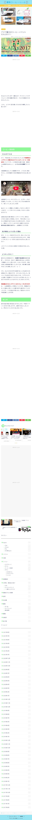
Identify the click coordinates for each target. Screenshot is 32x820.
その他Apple (17, 550)
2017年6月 (16, 807)
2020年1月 (16, 695)
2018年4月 (16, 770)
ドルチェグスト (10, 573)
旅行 (16, 596)
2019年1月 (16, 736)
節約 (16, 604)
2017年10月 (16, 792)
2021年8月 (16, 632)
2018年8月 (16, 755)
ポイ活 (17, 606)
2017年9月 (16, 796)
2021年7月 (16, 636)
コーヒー (16, 561)
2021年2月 (16, 651)
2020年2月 (16, 692)
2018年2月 (16, 777)
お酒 (16, 558)
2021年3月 (16, 647)
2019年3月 (16, 729)
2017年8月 (16, 800)
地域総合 (16, 579)
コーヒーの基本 (17, 568)
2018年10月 (16, 748)
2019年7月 (16, 718)
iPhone (17, 547)
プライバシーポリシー (13, 816)
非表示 (16, 617)
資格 (16, 614)
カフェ (17, 566)
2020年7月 (16, 673)
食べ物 (16, 621)
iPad (17, 545)
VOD (17, 585)
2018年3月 (16, 774)
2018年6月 (16, 763)
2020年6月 (16, 677)
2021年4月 (16, 643)
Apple (16, 542)
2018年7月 (16, 759)
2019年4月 (16, 725)
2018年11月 (16, 744)
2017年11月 (16, 789)
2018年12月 (16, 740)
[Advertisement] (16, 77)
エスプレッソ (17, 564)
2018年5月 (16, 766)
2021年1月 (16, 654)
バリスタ (9, 575)
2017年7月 (16, 803)
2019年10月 (16, 707)
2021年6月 (16, 640)
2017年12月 (16, 785)
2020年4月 (16, 684)
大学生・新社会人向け (16, 583)
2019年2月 (16, 733)
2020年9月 (16, 669)
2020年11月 (16, 662)
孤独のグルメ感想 (16, 592)
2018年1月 (16, 781)
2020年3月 (16, 688)
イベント (3, 29)
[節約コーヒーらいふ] (16, 2)
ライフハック (17, 608)
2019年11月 (16, 703)
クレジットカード (17, 587)
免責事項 (21, 816)
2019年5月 (16, 721)
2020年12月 (16, 658)
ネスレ (17, 569)
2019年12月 (16, 699)
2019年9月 (16, 710)
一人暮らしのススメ (17, 589)
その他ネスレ (10, 572)
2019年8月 (16, 714)
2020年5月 (16, 681)
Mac (17, 549)
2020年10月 (16, 666)
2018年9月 (16, 751)
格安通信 (17, 610)
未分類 (16, 600)
